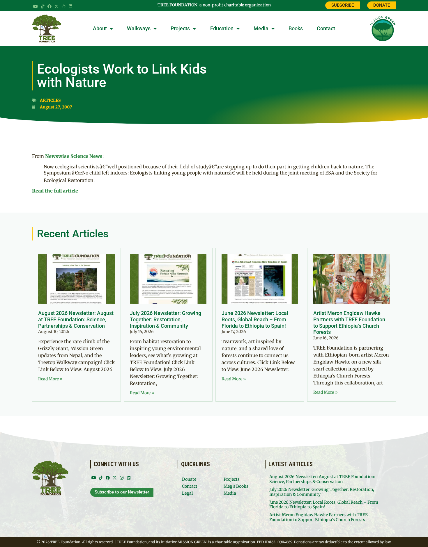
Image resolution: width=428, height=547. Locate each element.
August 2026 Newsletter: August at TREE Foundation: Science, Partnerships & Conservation (76, 319)
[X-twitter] (56, 6)
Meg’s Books (236, 486)
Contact (326, 28)
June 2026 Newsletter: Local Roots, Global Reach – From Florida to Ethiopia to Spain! (255, 319)
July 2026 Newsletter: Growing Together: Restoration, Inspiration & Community (165, 319)
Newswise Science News (73, 156)
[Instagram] (63, 6)
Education (222, 28)
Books (296, 28)
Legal (187, 493)
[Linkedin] (70, 6)
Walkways (139, 28)
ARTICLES (50, 100)
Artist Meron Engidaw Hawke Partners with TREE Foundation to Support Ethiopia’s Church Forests (349, 322)
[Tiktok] (42, 6)
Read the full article (55, 191)
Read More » (50, 379)
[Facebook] (49, 6)
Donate (189, 479)
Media (261, 28)
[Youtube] (35, 6)
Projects (180, 28)
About (100, 28)
